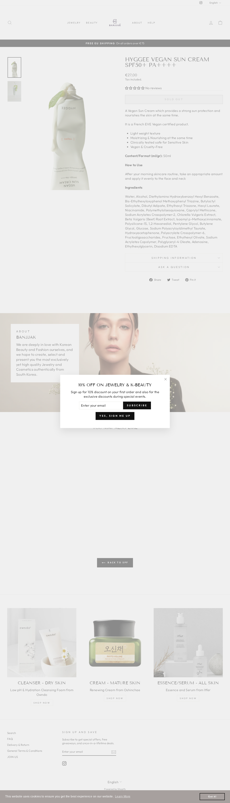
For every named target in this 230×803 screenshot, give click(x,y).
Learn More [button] (122, 796)
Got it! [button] (212, 796)
